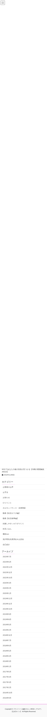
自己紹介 (6, 545)
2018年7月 (7, 640)
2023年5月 (7, 562)
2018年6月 (7, 646)
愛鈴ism (6, 534)
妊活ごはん (7, 529)
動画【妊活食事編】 (11, 518)
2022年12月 (7, 567)
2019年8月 (7, 619)
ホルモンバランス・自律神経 (14, 508)
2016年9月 (7, 698)
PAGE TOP (43, 693)
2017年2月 (7, 687)
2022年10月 (7, 578)
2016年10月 (7, 693)
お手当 (5, 492)
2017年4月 (7, 677)
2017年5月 (7, 672)
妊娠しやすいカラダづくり (13, 524)
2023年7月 (7, 557)
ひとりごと (7, 503)
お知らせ (6, 497)
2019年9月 (7, 614)
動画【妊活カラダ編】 (11, 513)
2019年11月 (7, 604)
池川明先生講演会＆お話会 (13, 539)
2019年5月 (7, 625)
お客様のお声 (8, 487)
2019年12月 (7, 598)
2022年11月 (7, 572)
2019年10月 (7, 609)
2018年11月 (7, 635)
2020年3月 (7, 583)
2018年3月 (7, 661)
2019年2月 (7, 630)
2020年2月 (7, 588)
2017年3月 (7, 682)
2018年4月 (7, 656)
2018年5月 (7, 651)
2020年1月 (7, 593)
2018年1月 (7, 666)
